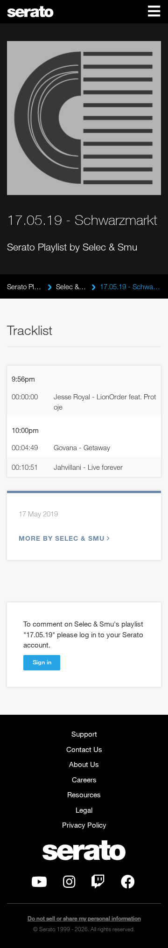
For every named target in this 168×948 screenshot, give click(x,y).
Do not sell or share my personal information (84, 918)
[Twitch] (98, 884)
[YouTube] (39, 884)
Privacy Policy (84, 825)
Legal (84, 810)
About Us (84, 764)
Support (84, 734)
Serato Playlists (25, 286)
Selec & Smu (71, 286)
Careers (84, 779)
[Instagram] (69, 884)
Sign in (42, 662)
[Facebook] (128, 884)
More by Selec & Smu (62, 538)
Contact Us (84, 749)
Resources (84, 794)
